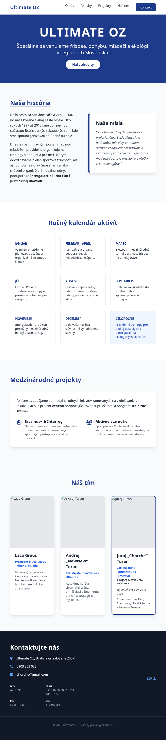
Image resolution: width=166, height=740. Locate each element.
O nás (69, 5)
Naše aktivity (83, 64)
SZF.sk (151, 678)
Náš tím (123, 5)
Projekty (104, 5)
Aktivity (86, 5)
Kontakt (146, 7)
